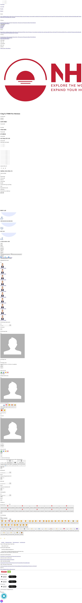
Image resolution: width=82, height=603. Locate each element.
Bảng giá (1, 32)
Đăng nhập (5, 23)
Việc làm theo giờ (17, 16)
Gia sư (14, 16)
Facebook (3, 257)
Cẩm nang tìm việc (9, 22)
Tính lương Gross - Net (9, 17)
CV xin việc (2, 6)
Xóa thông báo (3, 24)
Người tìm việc (9, 559)
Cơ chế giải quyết (22, 542)
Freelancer (27, 16)
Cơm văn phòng (32, 16)
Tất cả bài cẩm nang (3, 22)
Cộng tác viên (49, 16)
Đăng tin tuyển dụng (3, 559)
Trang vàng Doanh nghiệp (43, 16)
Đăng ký (8, 23)
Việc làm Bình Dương (26, 562)
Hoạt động (5, 518)
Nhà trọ (22, 16)
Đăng (3, 373)
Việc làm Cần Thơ (14, 562)
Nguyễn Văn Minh (3, 268)
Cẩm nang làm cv (15, 22)
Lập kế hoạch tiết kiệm (58, 16)
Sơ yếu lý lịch (18, 556)
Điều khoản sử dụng (8, 542)
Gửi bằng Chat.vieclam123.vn (6, 254)
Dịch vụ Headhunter (3, 16)
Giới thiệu (3, 542)
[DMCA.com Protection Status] (9, 572)
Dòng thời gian (8, 48)
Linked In (10, 257)
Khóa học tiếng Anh (10, 16)
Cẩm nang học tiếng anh (26, 22)
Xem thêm (2, 408)
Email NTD (53, 16)
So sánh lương (37, 16)
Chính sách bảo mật (16, 542)
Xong (1, 496)
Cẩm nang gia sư (20, 22)
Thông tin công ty (3, 48)
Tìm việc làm (2, 4)
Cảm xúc (2, 518)
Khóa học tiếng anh (12, 32)
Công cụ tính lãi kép (65, 16)
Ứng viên (1, 8)
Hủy (1, 373)
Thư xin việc (14, 556)
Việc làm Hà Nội (2, 562)
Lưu (3, 477)
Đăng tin (1, 23)
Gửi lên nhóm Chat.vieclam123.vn (17, 254)
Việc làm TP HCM (8, 562)
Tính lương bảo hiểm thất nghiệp (73, 16)
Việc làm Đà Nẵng (20, 562)
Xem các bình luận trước (4, 258)
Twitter (7, 257)
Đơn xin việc (10, 556)
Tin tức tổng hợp (33, 22)
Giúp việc (24, 16)
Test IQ (14, 17)
